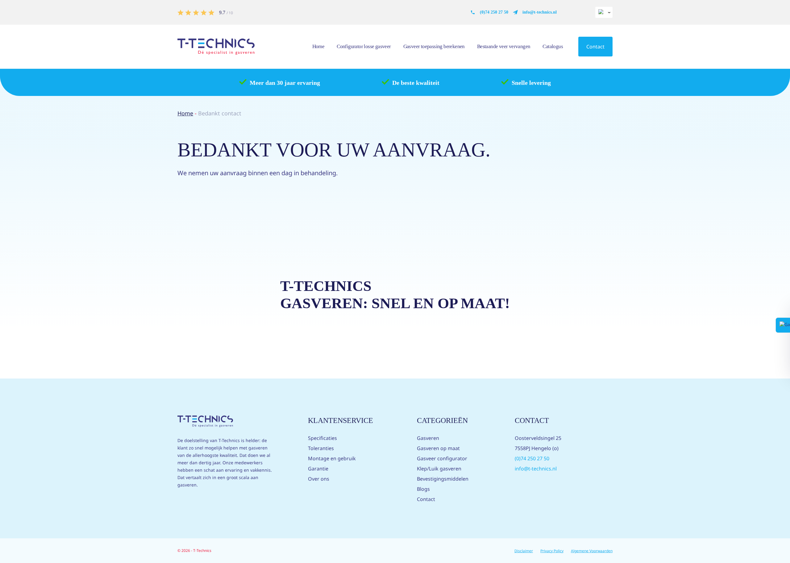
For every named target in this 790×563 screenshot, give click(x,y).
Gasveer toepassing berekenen (434, 46)
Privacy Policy (551, 550)
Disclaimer (523, 550)
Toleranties (321, 448)
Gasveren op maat (438, 448)
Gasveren (428, 438)
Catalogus (553, 46)
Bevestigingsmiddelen (442, 478)
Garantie (318, 468)
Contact (595, 46)
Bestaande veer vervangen (503, 46)
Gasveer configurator (442, 458)
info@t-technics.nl (539, 12)
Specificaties (322, 438)
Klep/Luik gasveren (439, 468)
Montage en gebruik (332, 458)
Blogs (423, 489)
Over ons (318, 478)
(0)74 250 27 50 (494, 12)
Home (318, 46)
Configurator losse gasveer (364, 46)
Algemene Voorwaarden (592, 550)
